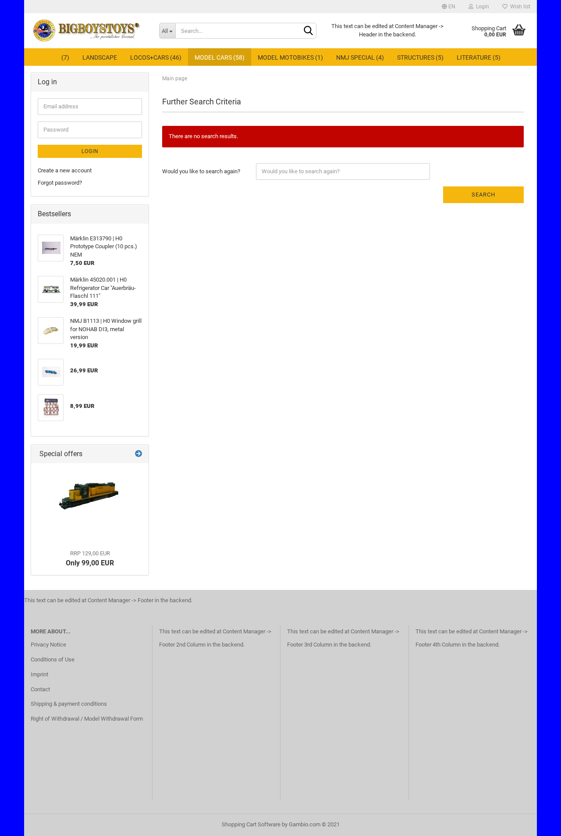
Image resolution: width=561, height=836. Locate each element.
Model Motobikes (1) (290, 57)
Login (481, 7)
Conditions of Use (53, 659)
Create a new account (65, 170)
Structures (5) (420, 57)
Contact (40, 689)
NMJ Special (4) (360, 57)
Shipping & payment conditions (69, 703)
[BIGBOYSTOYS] (88, 30)
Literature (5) (479, 57)
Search (483, 194)
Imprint (39, 674)
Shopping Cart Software (251, 824)
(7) (65, 57)
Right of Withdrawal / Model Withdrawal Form (87, 718)
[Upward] (537, 823)
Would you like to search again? (201, 171)
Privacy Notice (48, 644)
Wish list (519, 7)
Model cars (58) (220, 57)
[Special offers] (138, 454)
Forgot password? (60, 182)
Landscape (99, 57)
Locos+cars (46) (155, 57)
